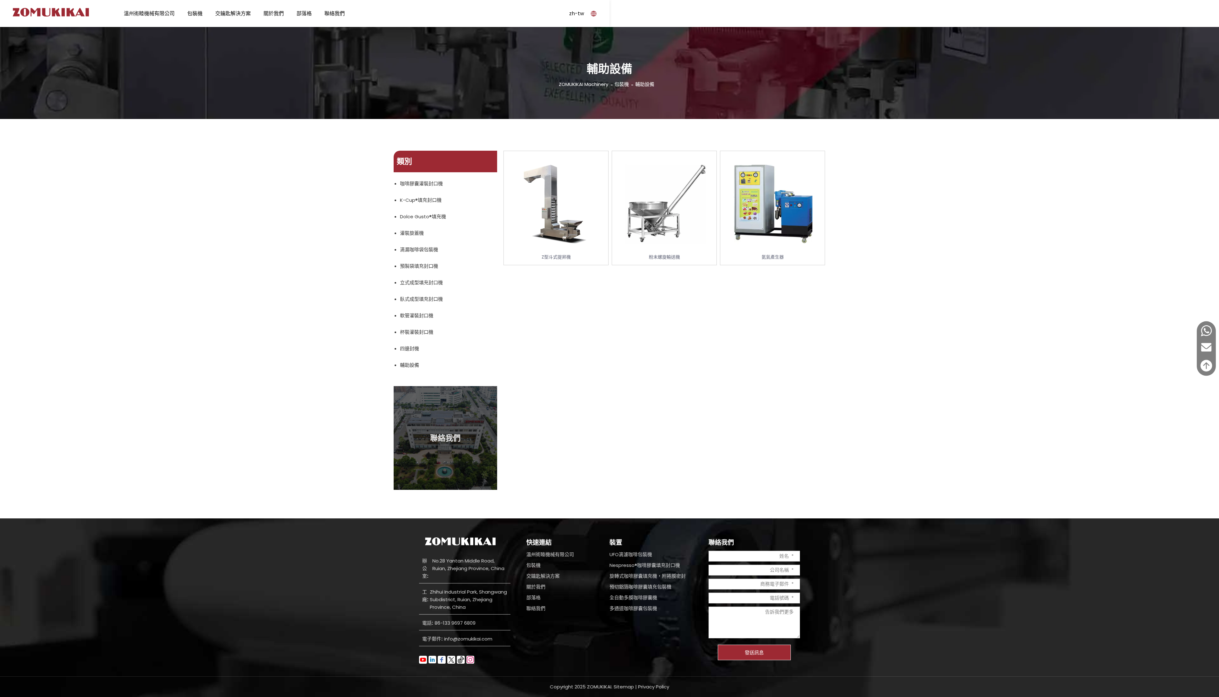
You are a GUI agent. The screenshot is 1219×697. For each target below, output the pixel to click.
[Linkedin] (432, 659)
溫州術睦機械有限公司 (149, 13)
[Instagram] (470, 660)
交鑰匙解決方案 (233, 13)
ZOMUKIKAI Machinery (583, 84)
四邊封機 (409, 348)
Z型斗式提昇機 (556, 257)
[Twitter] (451, 660)
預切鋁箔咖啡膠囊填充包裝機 (640, 586)
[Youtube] (423, 660)
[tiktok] (461, 660)
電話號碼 (779, 598)
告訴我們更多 (779, 611)
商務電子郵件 (774, 584)
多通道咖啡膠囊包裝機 (633, 608)
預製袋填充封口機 (419, 266)
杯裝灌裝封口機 (416, 332)
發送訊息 (754, 652)
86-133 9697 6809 (455, 623)
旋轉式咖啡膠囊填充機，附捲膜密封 (648, 576)
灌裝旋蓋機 (412, 233)
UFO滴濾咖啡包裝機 (631, 554)
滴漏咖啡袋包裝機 (419, 249)
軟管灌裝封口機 (416, 315)
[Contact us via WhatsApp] (1206, 335)
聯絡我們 (334, 13)
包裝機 (195, 13)
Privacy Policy (653, 686)
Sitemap (624, 686)
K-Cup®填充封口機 (421, 200)
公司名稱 (779, 570)
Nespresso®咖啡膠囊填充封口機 (645, 565)
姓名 (784, 556)
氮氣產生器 (773, 257)
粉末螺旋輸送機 (664, 257)
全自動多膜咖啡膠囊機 (633, 597)
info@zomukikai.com (468, 638)
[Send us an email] (1206, 353)
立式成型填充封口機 (421, 282)
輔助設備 (644, 84)
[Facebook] (442, 660)
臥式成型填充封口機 (421, 299)
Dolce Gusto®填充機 (423, 216)
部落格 (304, 13)
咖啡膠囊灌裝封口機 (421, 183)
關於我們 (273, 13)
